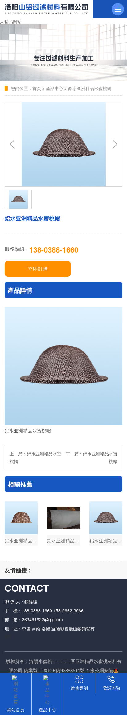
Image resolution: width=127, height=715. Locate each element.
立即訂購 (38, 268)
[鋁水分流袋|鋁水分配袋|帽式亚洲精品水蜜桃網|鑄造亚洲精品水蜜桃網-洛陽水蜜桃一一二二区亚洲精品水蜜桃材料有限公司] (46, 9)
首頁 (36, 88)
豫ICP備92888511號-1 (66, 670)
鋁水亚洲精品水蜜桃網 (89, 88)
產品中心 (54, 88)
